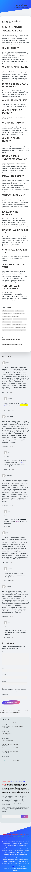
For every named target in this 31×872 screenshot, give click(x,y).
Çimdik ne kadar (6, 316)
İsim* (3, 668)
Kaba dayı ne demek (17, 321)
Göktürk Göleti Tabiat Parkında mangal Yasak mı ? (12, 726)
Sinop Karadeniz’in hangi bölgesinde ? (10, 744)
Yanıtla (11, 392)
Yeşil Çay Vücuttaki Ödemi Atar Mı (12, 344)
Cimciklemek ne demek (8, 310)
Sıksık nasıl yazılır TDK (8, 330)
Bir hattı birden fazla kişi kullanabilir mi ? (10, 729)
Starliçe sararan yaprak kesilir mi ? (9, 722)
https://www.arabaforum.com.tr (9, 711)
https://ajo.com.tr (23, 711)
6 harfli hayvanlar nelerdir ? (7, 740)
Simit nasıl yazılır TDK (20, 327)
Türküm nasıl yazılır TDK (20, 330)
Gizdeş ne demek (6, 321)
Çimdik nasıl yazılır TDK (19, 313)
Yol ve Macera (21, 5)
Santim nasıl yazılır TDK (8, 327)
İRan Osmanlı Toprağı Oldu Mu (11, 339)
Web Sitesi (4, 681)
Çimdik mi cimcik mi (7, 313)
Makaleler (9, 307)
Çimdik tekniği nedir (7, 319)
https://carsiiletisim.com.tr (7, 712)
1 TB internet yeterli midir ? (7, 733)
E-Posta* (4, 674)
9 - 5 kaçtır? (5, 694)
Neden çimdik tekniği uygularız (19, 324)
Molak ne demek (6, 324)
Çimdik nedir (15, 316)
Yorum (3, 651)
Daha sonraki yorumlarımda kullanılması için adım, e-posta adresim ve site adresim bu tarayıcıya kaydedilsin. (14, 690)
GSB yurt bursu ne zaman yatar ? (9, 737)
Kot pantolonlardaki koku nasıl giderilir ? (10, 755)
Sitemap (17, 712)
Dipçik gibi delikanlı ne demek (20, 319)
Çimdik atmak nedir (19, 310)
